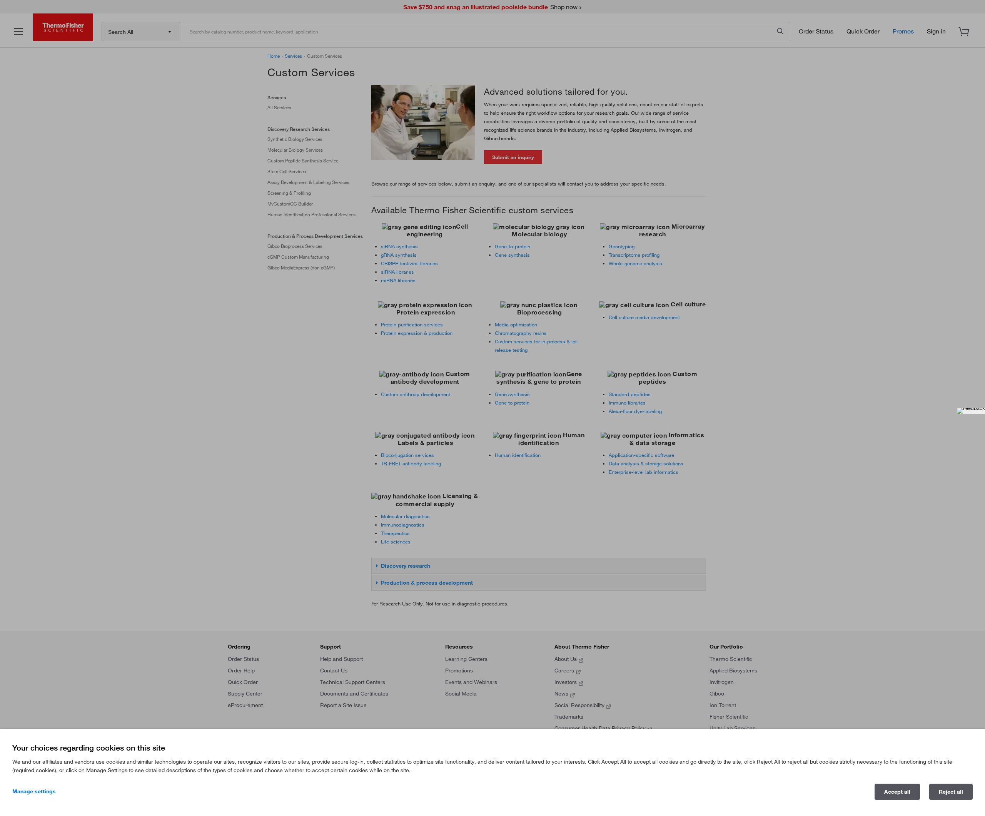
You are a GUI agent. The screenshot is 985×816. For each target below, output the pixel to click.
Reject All (951, 791)
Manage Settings (34, 791)
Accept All (897, 791)
